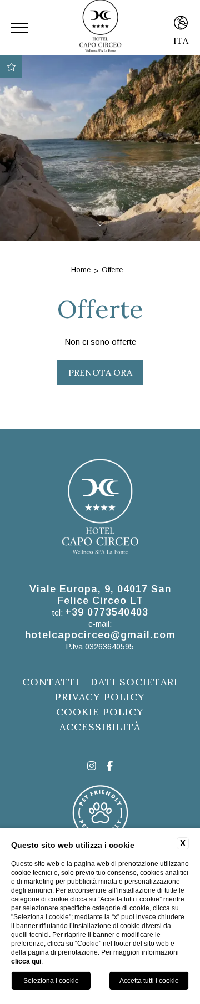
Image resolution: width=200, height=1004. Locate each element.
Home (81, 269)
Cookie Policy (100, 711)
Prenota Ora (100, 372)
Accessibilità (100, 726)
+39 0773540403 (106, 612)
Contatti (50, 681)
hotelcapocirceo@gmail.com (100, 635)
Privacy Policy (100, 696)
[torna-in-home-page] (100, 509)
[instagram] (91, 766)
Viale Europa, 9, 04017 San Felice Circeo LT (100, 594)
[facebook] (110, 766)
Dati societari (134, 681)
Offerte (112, 269)
